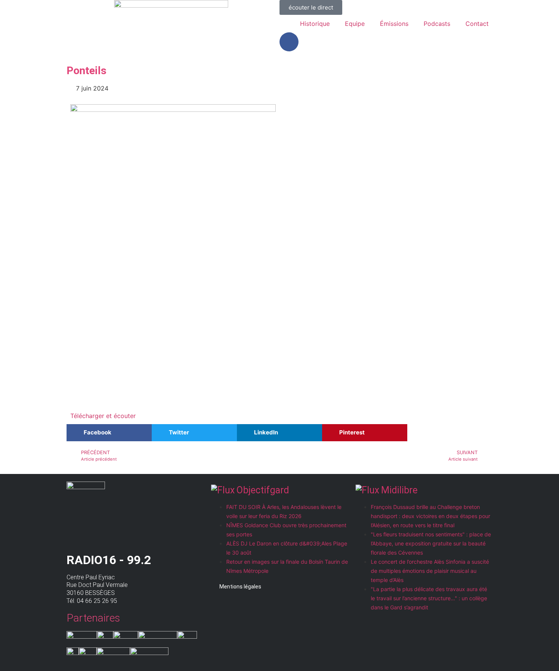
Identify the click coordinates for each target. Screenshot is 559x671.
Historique (315, 23)
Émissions (394, 23)
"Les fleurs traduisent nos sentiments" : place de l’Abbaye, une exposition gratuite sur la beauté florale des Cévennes (431, 543)
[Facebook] (289, 41)
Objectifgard (263, 490)
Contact (477, 23)
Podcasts (437, 23)
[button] (109, 432)
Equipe (355, 23)
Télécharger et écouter (103, 416)
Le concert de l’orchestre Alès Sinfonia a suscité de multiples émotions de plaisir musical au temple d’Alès (430, 570)
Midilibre (399, 490)
